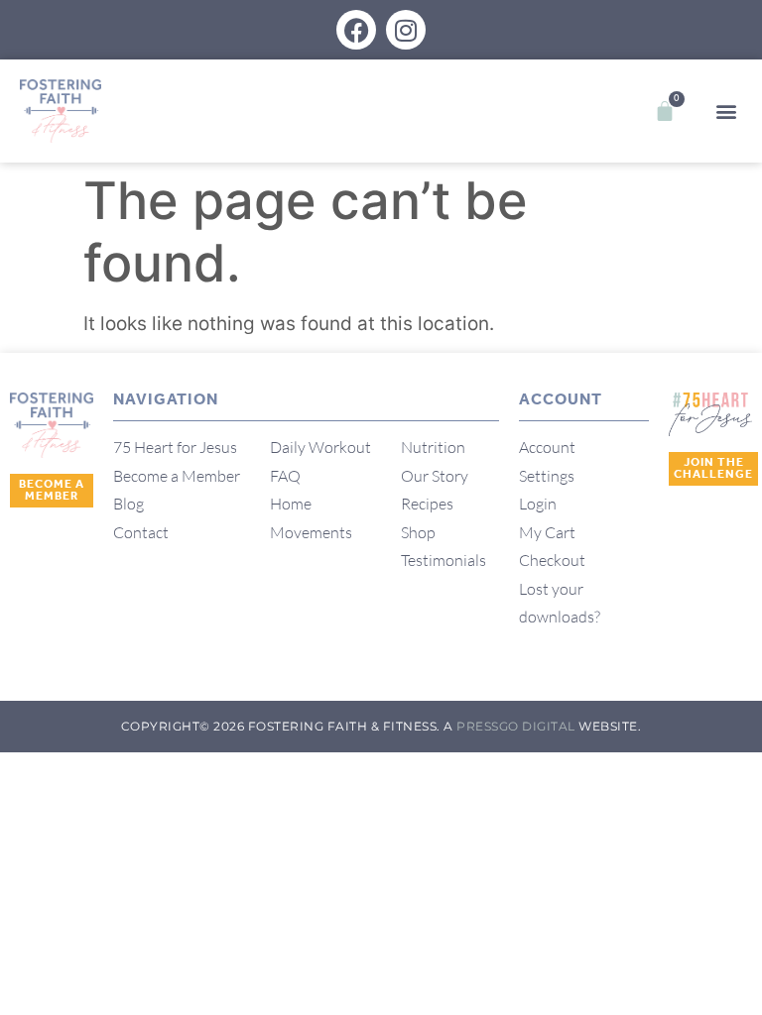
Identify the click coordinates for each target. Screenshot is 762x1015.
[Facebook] (356, 30)
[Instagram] (406, 30)
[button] (725, 111)
